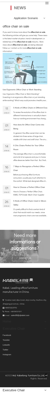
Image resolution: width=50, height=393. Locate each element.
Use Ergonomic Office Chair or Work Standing (22, 90)
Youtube (6, 340)
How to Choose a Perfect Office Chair (29, 187)
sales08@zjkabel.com (20, 315)
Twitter (5, 350)
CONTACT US (25, 258)
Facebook (7, 335)
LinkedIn (6, 345)
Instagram (7, 354)
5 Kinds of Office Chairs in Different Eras (30, 108)
